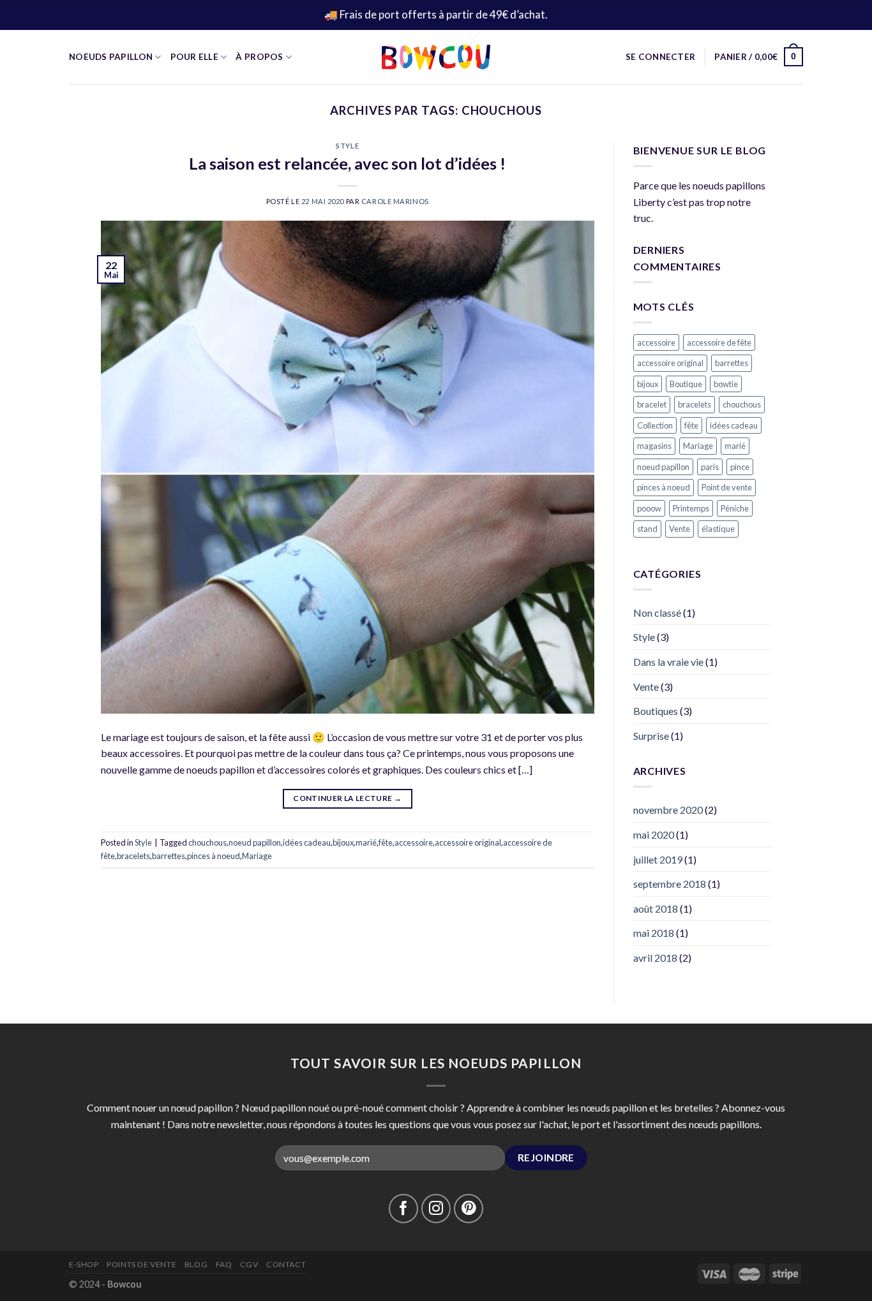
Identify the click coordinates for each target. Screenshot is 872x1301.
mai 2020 (653, 834)
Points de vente (141, 1264)
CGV (249, 1264)
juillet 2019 (657, 859)
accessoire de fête (719, 342)
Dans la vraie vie (668, 662)
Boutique (686, 384)
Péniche (735, 508)
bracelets (133, 856)
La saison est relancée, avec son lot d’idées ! (347, 163)
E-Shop (84, 1264)
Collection (655, 425)
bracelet (651, 404)
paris (710, 467)
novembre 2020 (668, 810)
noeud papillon (255, 842)
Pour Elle (194, 57)
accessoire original (468, 842)
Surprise (651, 736)
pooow (649, 508)
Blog (195, 1264)
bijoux (343, 842)
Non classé (657, 612)
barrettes (168, 856)
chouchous (207, 842)
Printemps (691, 508)
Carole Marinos (395, 201)
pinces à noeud (213, 856)
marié (366, 842)
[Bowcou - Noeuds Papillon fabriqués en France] (436, 57)
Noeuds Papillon (111, 57)
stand (647, 529)
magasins (654, 446)
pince (739, 467)
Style (347, 146)
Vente (679, 529)
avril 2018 (655, 958)
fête (386, 842)
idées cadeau (307, 842)
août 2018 (655, 908)
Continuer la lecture (347, 798)
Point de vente (727, 487)
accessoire (414, 842)
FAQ (224, 1264)
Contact (286, 1264)
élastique (718, 529)
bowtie (726, 384)
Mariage (257, 856)
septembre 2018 (669, 884)
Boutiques (655, 711)
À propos (259, 57)
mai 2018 (653, 933)
